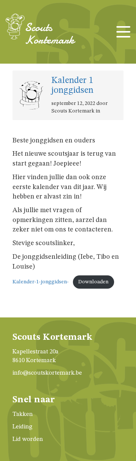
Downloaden (93, 281)
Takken (22, 414)
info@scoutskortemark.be (47, 373)
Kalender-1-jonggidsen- (40, 281)
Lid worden (27, 439)
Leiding (22, 427)
